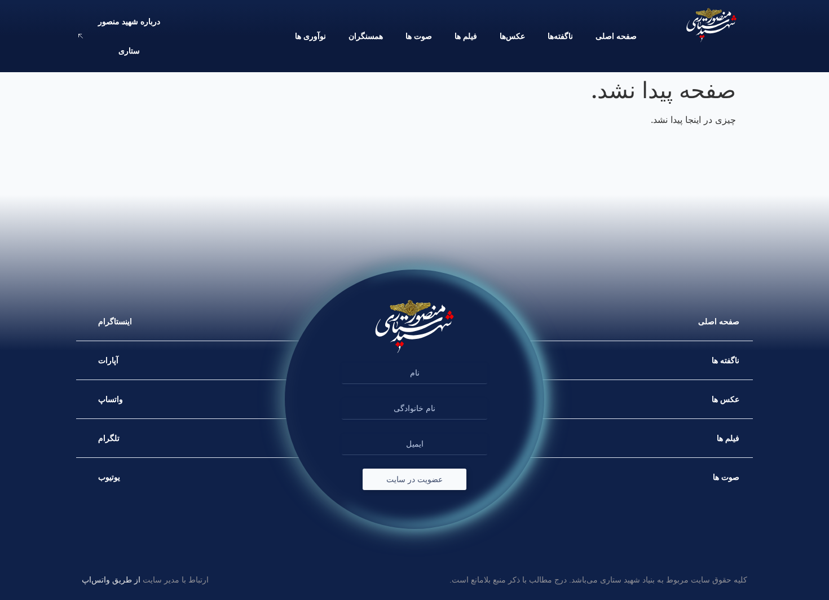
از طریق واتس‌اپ (111, 579)
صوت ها (418, 36)
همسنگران (366, 36)
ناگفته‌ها (560, 36)
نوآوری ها (310, 36)
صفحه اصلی (616, 36)
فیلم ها (466, 36)
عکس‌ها (512, 36)
